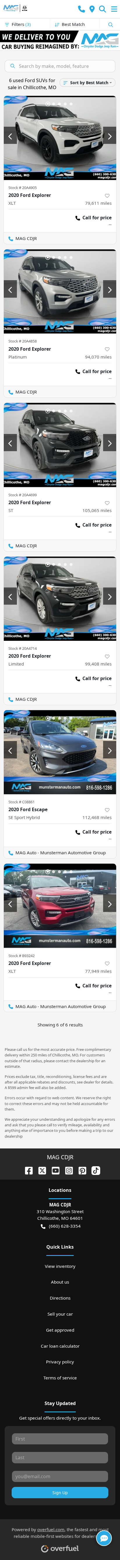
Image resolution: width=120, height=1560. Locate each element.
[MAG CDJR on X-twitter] (40, 1170)
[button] (81, 9)
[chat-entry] (104, 1538)
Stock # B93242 (21, 955)
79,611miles (98, 203)
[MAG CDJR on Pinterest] (80, 1170)
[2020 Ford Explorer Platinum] (60, 291)
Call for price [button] (97, 217)
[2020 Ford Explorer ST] (60, 445)
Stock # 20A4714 (22, 648)
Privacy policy (60, 1362)
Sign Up (60, 1492)
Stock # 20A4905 (22, 187)
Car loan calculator (60, 1346)
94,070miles (98, 357)
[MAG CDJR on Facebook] (26, 1170)
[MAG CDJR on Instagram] (66, 1170)
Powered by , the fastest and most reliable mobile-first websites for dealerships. (60, 1533)
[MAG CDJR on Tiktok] (93, 1170)
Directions (60, 1298)
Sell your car (60, 1314)
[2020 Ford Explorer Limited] (60, 599)
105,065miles (97, 510)
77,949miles (98, 971)
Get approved (60, 1330)
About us (60, 1282)
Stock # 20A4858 (22, 341)
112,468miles (97, 817)
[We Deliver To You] (60, 40)
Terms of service (60, 1378)
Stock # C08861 (21, 801)
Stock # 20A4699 (22, 494)
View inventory (60, 1266)
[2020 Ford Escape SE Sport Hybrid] (60, 752)
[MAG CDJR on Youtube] (53, 1170)
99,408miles (98, 664)
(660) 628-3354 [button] (65, 1226)
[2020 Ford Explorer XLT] (60, 138)
